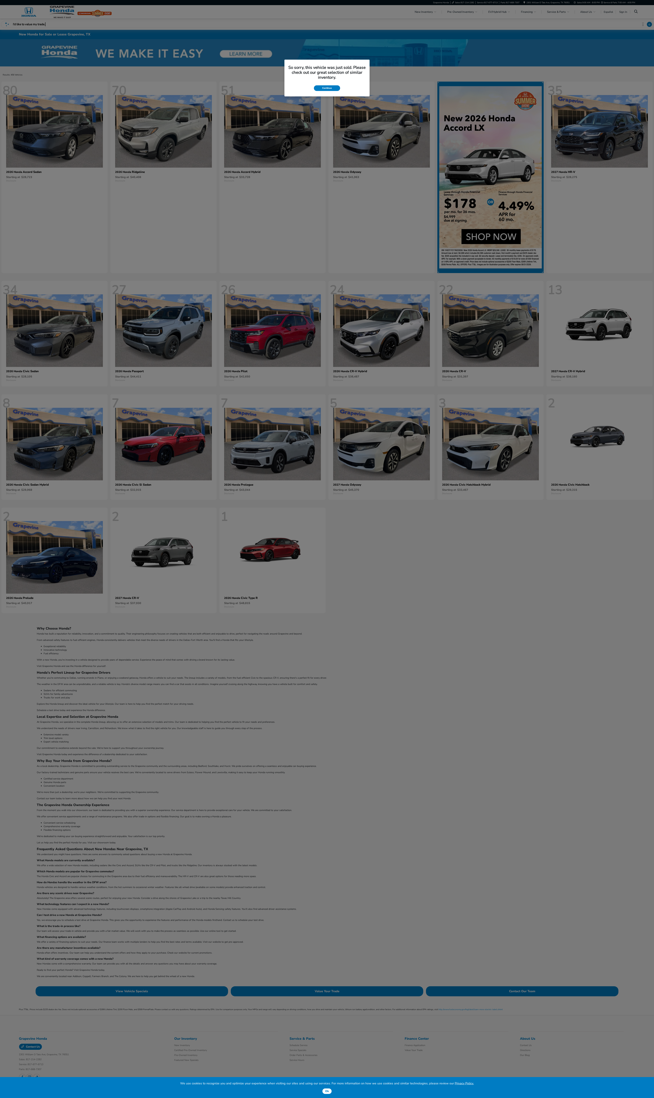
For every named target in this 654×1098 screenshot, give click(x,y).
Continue (327, 88)
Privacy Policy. (464, 1083)
